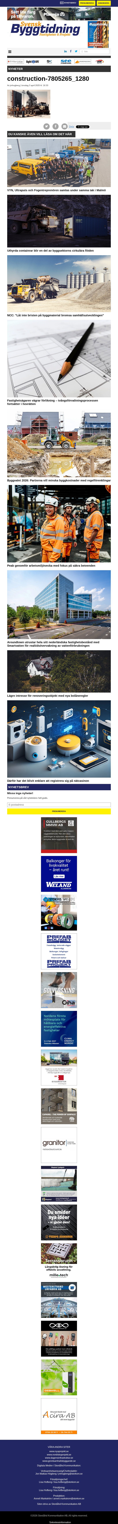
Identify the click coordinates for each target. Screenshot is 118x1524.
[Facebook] (56, 126)
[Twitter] (46, 126)
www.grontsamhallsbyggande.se (59, 1461)
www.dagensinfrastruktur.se (59, 1458)
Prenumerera (87, 3)
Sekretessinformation (60, 1522)
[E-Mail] (64, 126)
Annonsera (103, 3)
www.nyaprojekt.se (59, 1451)
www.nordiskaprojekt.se (59, 1454)
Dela (71, 126)
